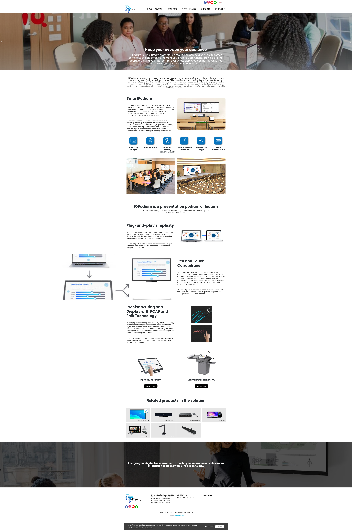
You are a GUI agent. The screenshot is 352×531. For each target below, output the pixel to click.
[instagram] (208, 2)
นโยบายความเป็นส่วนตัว (136, 528)
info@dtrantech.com (186, 497)
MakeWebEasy (180, 515)
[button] (221, 2)
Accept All (220, 526)
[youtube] (211, 2)
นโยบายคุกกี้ (149, 528)
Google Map (207, 495)
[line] (215, 2)
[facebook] (205, 2)
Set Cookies (209, 526)
